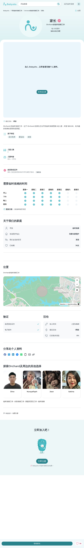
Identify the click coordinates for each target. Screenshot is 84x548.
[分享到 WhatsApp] (21, 354)
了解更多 (38, 172)
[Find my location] (77, 290)
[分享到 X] (9, 354)
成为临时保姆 (69, 4)
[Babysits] (9, 4)
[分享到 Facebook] (5, 354)
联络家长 (37, 544)
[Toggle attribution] (78, 304)
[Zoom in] (77, 280)
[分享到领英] (13, 354)
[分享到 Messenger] (17, 354)
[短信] (25, 354)
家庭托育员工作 (31, 401)
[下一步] (80, 384)
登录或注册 (42, 92)
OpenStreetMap (72, 304)
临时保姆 (41, 401)
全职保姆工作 (19, 401)
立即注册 (42, 461)
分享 (79, 11)
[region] (42, 291)
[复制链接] (33, 354)
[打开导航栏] (79, 4)
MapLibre (63, 304)
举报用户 (8, 413)
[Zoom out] (77, 284)
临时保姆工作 (8, 401)
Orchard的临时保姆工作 (55, 25)
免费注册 (15, 413)
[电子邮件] (29, 354)
